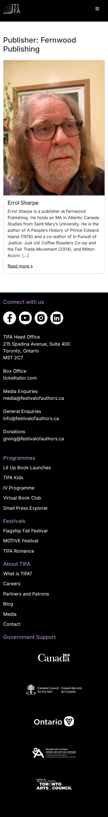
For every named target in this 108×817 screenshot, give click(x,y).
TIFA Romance (18, 551)
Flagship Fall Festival (25, 530)
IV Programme (18, 488)
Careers (11, 583)
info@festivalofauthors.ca (31, 418)
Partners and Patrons (26, 594)
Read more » (20, 266)
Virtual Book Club (22, 498)
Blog (8, 604)
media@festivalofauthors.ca (33, 398)
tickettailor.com (20, 378)
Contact (11, 624)
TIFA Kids (13, 477)
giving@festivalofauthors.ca (33, 438)
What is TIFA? (17, 573)
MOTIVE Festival (20, 540)
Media (10, 614)
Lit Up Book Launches (27, 467)
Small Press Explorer (25, 508)
